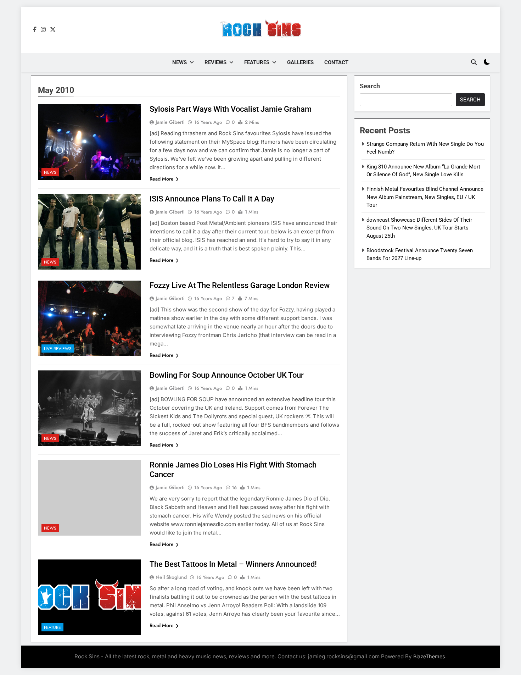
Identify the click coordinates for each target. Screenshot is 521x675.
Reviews (215, 62)
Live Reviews (58, 348)
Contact (336, 62)
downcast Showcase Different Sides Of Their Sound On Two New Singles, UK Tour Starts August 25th (419, 228)
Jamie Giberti (170, 122)
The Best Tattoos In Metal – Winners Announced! (233, 564)
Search (370, 86)
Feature (52, 627)
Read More (162, 178)
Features (256, 62)
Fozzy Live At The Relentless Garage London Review (240, 285)
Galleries (300, 62)
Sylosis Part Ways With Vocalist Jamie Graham (231, 109)
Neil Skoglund (171, 577)
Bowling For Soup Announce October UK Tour (227, 375)
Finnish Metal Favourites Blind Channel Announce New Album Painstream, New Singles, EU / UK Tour (424, 197)
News (179, 62)
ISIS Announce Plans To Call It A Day (212, 198)
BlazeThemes (429, 656)
